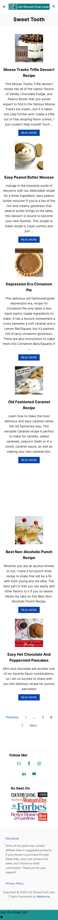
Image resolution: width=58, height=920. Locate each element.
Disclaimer (12, 838)
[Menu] (4, 6)
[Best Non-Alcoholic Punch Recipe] (29, 531)
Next (33, 725)
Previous (12, 717)
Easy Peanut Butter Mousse (29, 177)
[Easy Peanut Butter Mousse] (29, 157)
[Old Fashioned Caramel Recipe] (29, 382)
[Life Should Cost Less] (29, 6)
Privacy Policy (15, 883)
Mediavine (43, 896)
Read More (30, 133)
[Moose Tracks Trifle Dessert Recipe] (29, 49)
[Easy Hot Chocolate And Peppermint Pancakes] (29, 634)
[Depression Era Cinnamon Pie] (29, 264)
